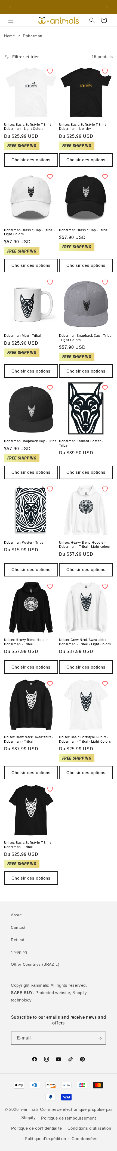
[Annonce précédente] (10, 7)
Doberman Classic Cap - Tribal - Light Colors (30, 232)
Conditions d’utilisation (89, 1128)
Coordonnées (85, 1138)
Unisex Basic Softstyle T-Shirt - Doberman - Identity (83, 127)
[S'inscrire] (100, 1038)
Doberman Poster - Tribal (24, 542)
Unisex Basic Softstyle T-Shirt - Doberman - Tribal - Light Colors (85, 739)
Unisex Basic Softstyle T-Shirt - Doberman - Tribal (28, 845)
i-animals (30, 1109)
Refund (17, 940)
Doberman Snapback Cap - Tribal (31, 441)
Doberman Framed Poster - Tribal (81, 443)
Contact (18, 927)
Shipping (19, 952)
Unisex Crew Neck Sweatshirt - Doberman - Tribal (28, 739)
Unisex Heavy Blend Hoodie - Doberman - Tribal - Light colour (84, 545)
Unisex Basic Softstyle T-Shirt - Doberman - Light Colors (28, 127)
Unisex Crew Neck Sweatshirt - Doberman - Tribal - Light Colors (85, 642)
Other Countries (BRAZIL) (35, 964)
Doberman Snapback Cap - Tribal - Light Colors (86, 338)
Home (9, 36)
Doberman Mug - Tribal (22, 336)
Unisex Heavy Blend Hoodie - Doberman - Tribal (27, 642)
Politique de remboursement (68, 1118)
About (16, 915)
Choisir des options (31, 159)
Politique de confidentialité (36, 1128)
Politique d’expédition (45, 1138)
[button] (11, 20)
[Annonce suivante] (107, 7)
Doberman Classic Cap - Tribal (83, 230)
